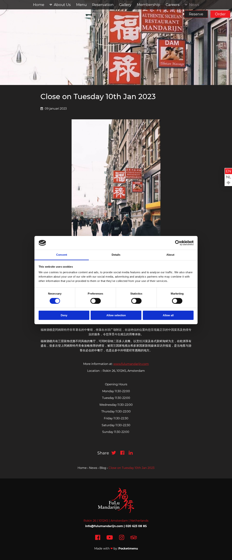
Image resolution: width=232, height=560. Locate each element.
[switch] (95, 301)
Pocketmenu (128, 548)
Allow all (168, 315)
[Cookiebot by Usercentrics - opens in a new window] (178, 243)
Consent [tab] (61, 254)
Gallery (125, 5)
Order (220, 14)
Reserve (196, 14)
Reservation (103, 5)
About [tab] (170, 254)
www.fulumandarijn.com (131, 364)
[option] (116, 42)
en (228, 171)
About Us (62, 5)
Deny (64, 315)
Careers (172, 5)
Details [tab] (116, 254)
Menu (81, 5)
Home (38, 5)
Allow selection (116, 315)
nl (228, 177)
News (194, 5)
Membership (148, 5)
